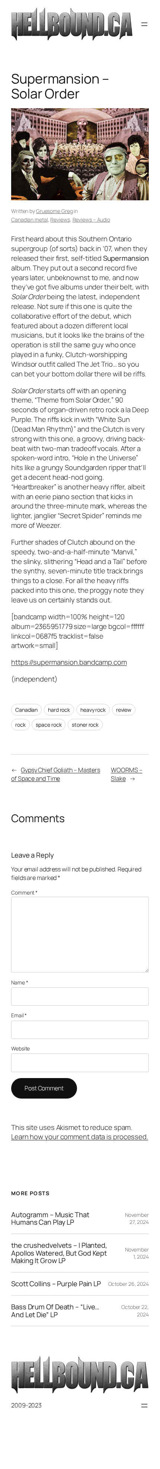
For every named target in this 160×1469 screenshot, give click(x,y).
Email (19, 1015)
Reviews (60, 219)
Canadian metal (29, 219)
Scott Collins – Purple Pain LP (56, 1284)
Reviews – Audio (92, 219)
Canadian (26, 709)
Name (19, 982)
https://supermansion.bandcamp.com (69, 662)
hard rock (59, 709)
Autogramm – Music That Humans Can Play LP (50, 1218)
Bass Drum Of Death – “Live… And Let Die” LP (55, 1310)
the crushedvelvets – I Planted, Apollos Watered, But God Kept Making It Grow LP (59, 1253)
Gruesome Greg (54, 210)
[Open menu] (144, 24)
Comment (24, 892)
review (123, 709)
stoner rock (85, 724)
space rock (48, 724)
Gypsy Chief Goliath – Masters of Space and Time (55, 774)
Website (20, 1048)
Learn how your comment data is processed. (79, 1136)
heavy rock (93, 709)
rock (20, 724)
